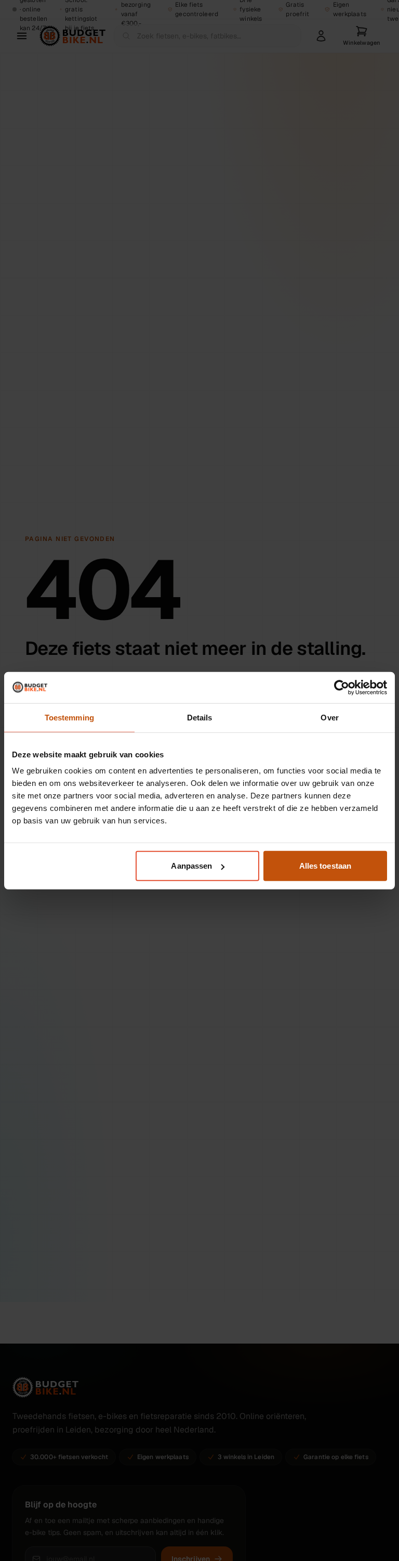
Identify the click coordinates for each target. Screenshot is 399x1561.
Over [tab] (329, 717)
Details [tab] (199, 717)
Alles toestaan (325, 865)
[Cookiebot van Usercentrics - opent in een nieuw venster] (341, 687)
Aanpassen (191, 865)
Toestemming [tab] (69, 717)
